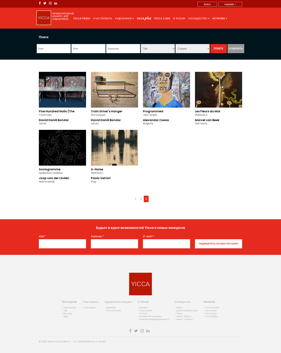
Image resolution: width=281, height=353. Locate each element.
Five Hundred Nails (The (56, 111)
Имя (42, 236)
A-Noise (97, 169)
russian (229, 4)
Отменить (236, 48)
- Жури (65, 316)
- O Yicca (142, 313)
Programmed (153, 111)
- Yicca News (210, 310)
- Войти (178, 307)
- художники (110, 307)
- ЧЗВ (64, 310)
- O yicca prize (145, 310)
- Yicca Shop (210, 313)
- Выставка (67, 313)
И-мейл (148, 236)
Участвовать (102, 18)
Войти (207, 4)
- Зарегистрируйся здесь (186, 310)
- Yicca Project (211, 316)
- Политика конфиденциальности (153, 319)
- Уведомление (69, 307)
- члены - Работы (183, 316)
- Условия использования (150, 316)
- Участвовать (89, 307)
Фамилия (97, 236)
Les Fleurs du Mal (207, 111)
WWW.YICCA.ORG (57, 341)
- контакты (143, 307)
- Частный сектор (112, 310)
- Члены (178, 313)
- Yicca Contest (211, 307)
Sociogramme (49, 169)
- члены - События (184, 319)
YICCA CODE (162, 18)
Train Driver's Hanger (106, 111)
